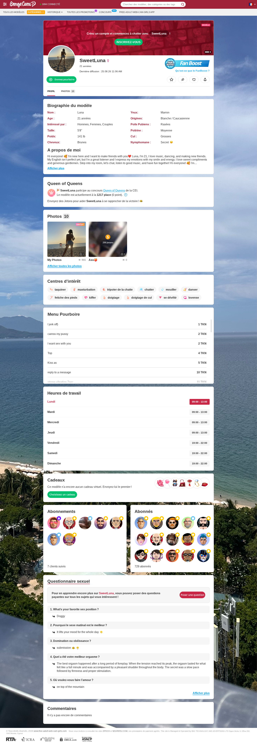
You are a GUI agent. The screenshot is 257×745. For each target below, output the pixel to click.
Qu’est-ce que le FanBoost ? (192, 70)
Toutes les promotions (81, 12)
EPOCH (106, 731)
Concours (105, 12)
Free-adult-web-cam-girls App (137, 12)
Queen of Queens (114, 190)
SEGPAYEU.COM (119, 731)
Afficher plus (55, 168)
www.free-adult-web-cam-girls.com (50, 731)
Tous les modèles (13, 12)
